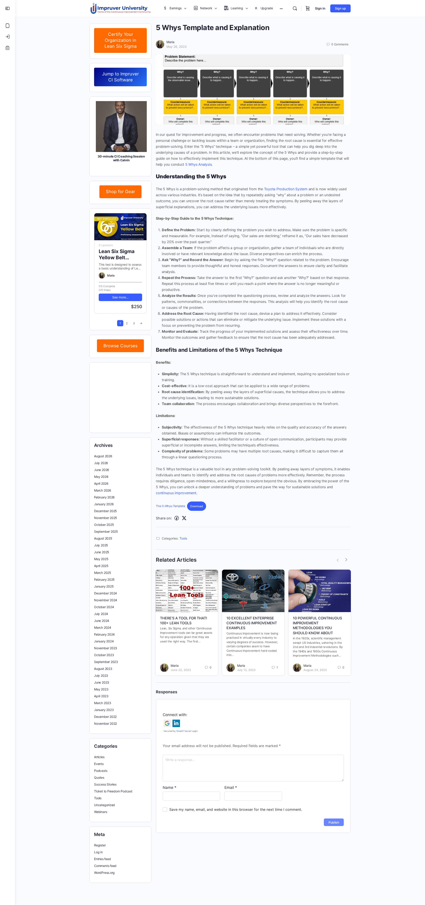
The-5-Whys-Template (170, 506)
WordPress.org (104, 872)
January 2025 (104, 586)
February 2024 (104, 634)
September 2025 (106, 531)
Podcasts (100, 770)
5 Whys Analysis (198, 164)
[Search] (294, 8)
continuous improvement (176, 493)
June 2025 (101, 552)
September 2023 (106, 662)
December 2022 (105, 717)
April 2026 (101, 483)
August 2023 (103, 669)
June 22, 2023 (181, 670)
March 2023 (102, 703)
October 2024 (104, 607)
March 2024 (102, 627)
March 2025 (102, 573)
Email (230, 787)
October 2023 (104, 655)
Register (100, 845)
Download (196, 506)
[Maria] (102, 275)
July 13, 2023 (246, 670)
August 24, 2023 (315, 670)
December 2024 (105, 593)
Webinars (100, 812)
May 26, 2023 (176, 46)
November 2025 (105, 518)
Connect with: (175, 715)
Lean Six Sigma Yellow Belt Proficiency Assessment (117, 254)
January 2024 (104, 641)
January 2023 (104, 710)
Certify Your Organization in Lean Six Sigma (120, 40)
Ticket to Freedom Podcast (113, 791)
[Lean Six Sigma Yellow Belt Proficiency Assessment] (120, 226)
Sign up (340, 8)
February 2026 (104, 497)
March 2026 (102, 490)
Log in (98, 852)
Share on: (164, 518)
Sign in (320, 8)
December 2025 (105, 511)
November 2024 (105, 600)
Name (169, 787)
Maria (170, 42)
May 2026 (101, 476)
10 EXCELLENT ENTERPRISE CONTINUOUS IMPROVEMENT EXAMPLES (251, 623)
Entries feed (102, 859)
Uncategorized (104, 805)
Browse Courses (120, 345)
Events (99, 764)
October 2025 (104, 524)
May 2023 (101, 689)
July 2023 (101, 675)
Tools (183, 538)
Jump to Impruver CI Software (120, 77)
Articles (99, 757)
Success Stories (105, 784)
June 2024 (101, 621)
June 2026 (101, 470)
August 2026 (103, 456)
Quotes (99, 777)
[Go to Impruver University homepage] (120, 8)
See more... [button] (120, 297)
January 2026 (104, 504)
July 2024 (101, 614)
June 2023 (101, 682)
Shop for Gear (120, 191)
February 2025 (104, 579)
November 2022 (105, 723)
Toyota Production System (285, 189)
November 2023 (105, 648)
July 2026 (101, 463)
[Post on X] (184, 518)
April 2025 (101, 566)
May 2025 (101, 559)
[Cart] (308, 8)
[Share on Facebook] (177, 518)
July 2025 (101, 545)
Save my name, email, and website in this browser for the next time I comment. (235, 809)
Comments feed (105, 866)
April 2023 (101, 696)
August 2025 (103, 538)
